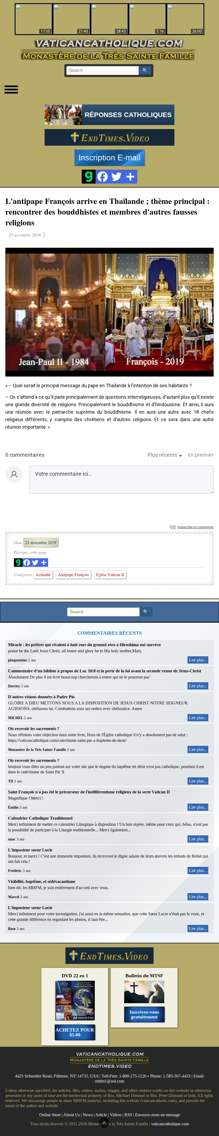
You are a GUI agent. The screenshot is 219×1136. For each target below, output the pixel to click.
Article (101, 1114)
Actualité (43, 574)
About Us (71, 1114)
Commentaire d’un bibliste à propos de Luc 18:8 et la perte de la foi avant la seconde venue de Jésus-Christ (104, 671)
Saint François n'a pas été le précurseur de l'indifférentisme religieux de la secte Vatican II (89, 792)
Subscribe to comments (196, 527)
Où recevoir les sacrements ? (33, 728)
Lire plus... (198, 660)
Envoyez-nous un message (157, 1114)
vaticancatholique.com (170, 1124)
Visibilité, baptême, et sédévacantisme (41, 881)
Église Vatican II (110, 574)
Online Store (50, 1114)
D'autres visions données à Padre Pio (41, 697)
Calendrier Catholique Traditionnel (40, 818)
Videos (116, 1114)
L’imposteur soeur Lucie (30, 850)
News (88, 1114)
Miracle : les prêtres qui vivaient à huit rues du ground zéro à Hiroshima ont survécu (84, 644)
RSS (128, 1114)
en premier (201, 454)
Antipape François (73, 574)
